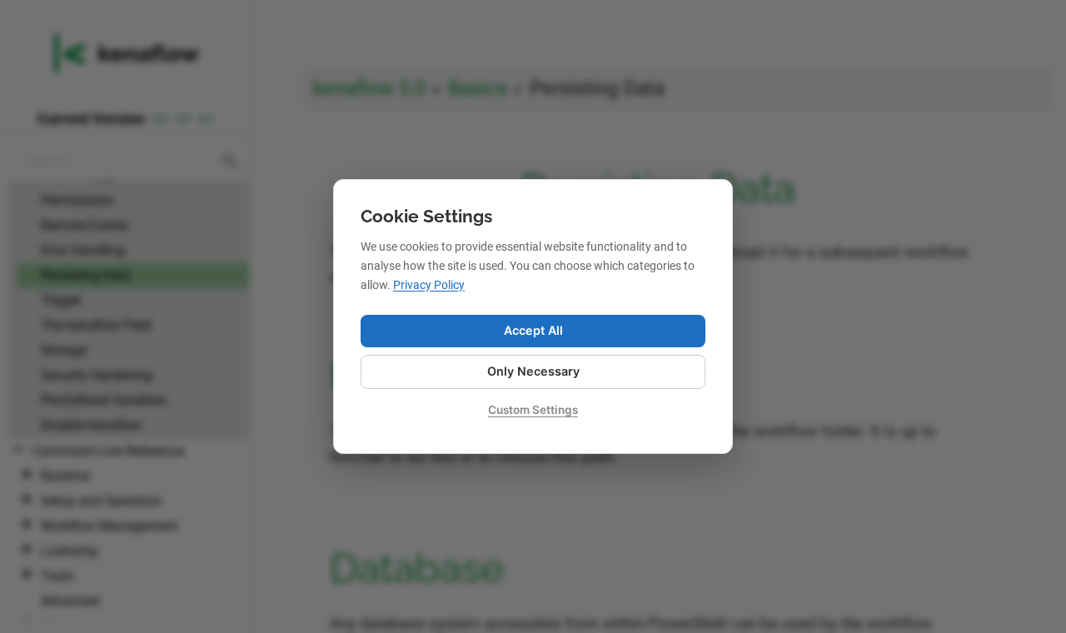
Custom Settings (533, 409)
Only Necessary (533, 371)
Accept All (533, 330)
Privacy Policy (429, 285)
